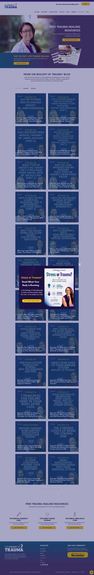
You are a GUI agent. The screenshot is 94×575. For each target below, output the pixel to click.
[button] (79, 264)
